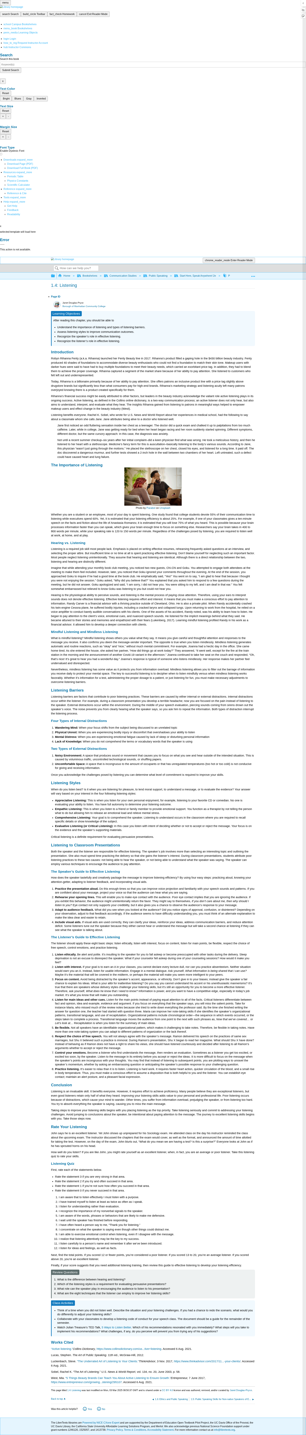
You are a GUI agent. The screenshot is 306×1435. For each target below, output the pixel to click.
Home (67, 275)
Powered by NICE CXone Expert (101, 1422)
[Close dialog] (2, 244)
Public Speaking (158, 275)
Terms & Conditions (135, 1429)
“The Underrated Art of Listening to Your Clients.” (108, 1361)
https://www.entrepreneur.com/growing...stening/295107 (86, 1382)
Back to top (57, 1398)
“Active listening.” (62, 1348)
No (103, 1409)
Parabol (150, 508)
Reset (5, 93)
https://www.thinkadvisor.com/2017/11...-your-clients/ (207, 1361)
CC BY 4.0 (167, 1390)
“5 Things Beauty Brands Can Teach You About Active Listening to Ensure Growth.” (118, 1378)
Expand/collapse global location (253, 274)
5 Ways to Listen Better (116, 1327)
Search (57, 268)
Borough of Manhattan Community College (84, 306)
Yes (90, 1409)
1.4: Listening (74, 1390)
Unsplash (165, 508)
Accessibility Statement (160, 1429)
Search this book (9, 59)
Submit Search (10, 70)
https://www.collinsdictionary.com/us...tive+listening (129, 1348)
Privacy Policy (115, 1429)
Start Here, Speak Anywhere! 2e (198, 275)
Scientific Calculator (18, 185)
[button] (12, 210)
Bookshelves (90, 275)
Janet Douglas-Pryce (241, 1390)
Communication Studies (123, 275)
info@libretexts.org (224, 1429)
